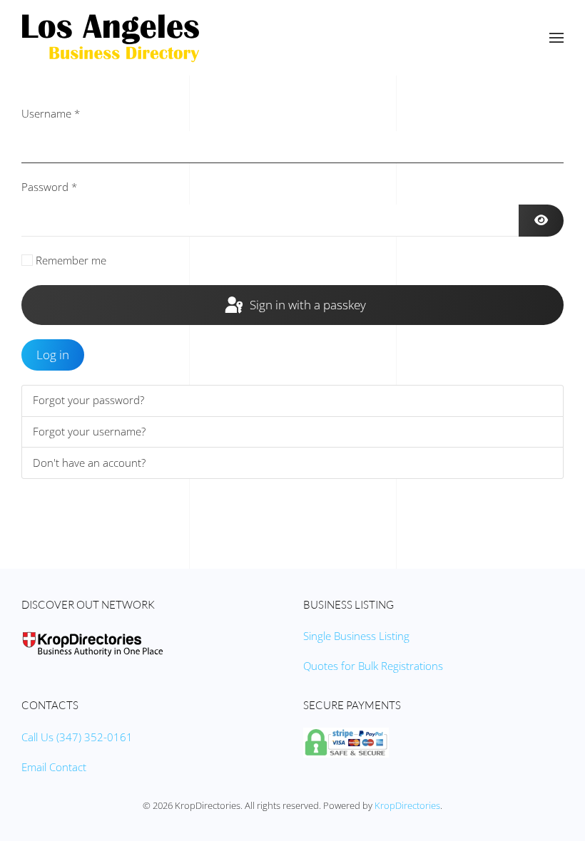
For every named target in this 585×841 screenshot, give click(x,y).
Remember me (71, 260)
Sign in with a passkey (306, 304)
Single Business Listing (356, 636)
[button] (556, 38)
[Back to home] (110, 38)
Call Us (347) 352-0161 (77, 737)
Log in (52, 354)
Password (49, 187)
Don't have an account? (89, 462)
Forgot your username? (89, 431)
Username (50, 113)
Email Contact (53, 767)
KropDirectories (407, 805)
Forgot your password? (88, 400)
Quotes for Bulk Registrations (373, 666)
